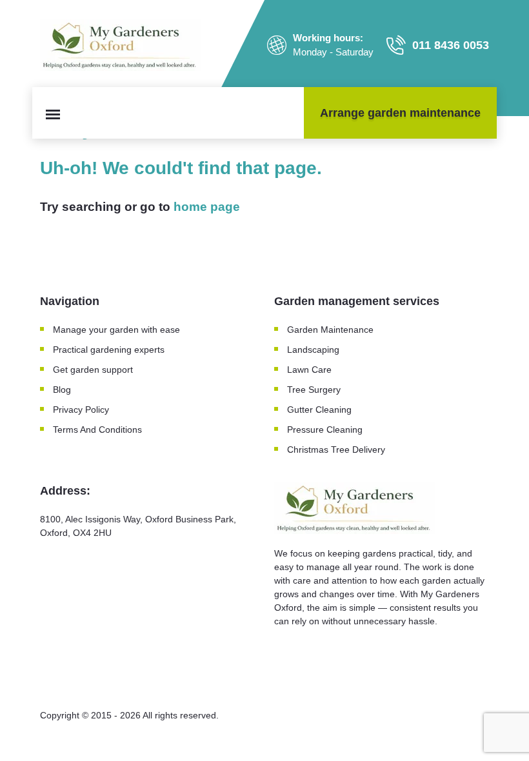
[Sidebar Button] (53, 114)
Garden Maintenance (331, 329)
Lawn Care (309, 369)
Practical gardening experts (109, 349)
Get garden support (93, 369)
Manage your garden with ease (116, 329)
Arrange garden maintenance (400, 112)
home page (207, 206)
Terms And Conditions (97, 429)
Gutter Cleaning (319, 409)
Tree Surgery (314, 389)
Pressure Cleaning (325, 429)
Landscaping (313, 349)
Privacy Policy (81, 409)
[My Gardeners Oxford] (120, 45)
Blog (62, 389)
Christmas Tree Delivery (336, 449)
